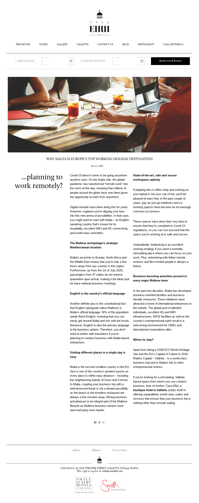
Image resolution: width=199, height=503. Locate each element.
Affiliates (96, 450)
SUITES (43, 44)
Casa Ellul (99, 23)
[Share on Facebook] (95, 422)
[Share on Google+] (104, 422)
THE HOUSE (23, 44)
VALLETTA (82, 44)
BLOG (125, 44)
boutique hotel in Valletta (150, 390)
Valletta (76, 450)
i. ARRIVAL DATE (24, 61)
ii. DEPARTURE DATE (93, 61)
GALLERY (62, 44)
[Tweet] (99, 422)
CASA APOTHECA (173, 44)
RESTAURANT (146, 44)
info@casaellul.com (112, 471)
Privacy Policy (119, 450)
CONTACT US (105, 44)
